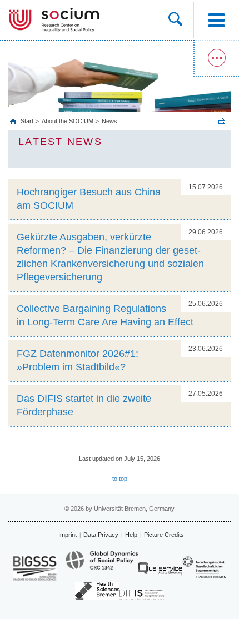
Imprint (67, 534)
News (109, 121)
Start (28, 121)
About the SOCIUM (67, 121)
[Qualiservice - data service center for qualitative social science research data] (160, 571)
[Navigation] (216, 20)
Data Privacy (100, 534)
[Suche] (180, 20)
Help (131, 534)
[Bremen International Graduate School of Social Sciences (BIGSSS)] (35, 568)
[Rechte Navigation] (216, 58)
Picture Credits (164, 534)
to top (119, 478)
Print (221, 121)
